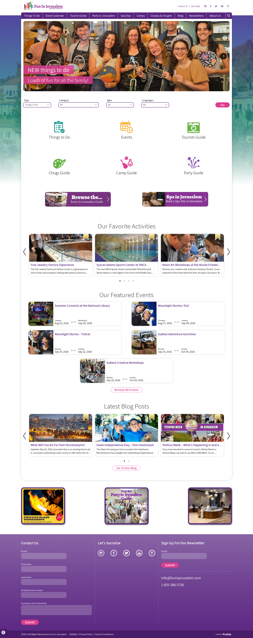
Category (64, 100)
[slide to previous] (29, 56)
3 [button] (128, 281)
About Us (215, 16)
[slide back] (24, 252)
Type (26, 100)
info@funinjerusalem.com (181, 577)
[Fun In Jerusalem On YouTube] (222, 6)
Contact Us (183, 6)
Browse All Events (126, 390)
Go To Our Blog (127, 468)
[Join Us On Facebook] (210, 6)
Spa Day (126, 16)
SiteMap (73, 634)
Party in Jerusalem (103, 16)
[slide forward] (228, 252)
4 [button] (133, 281)
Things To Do (32, 16)
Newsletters (196, 16)
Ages (109, 100)
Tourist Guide (78, 16)
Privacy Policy (85, 634)
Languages (147, 100)
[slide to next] (223, 56)
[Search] (228, 15)
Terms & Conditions (104, 634)
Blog (180, 16)
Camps (140, 16)
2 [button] (124, 281)
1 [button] (119, 281)
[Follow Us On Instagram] (205, 6)
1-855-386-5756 (172, 584)
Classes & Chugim (161, 16)
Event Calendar (55, 16)
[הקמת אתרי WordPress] (223, 634)
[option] (126, 56)
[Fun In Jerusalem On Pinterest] (228, 6)
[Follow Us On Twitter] (216, 6)
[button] (3, 632)
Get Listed (195, 6)
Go (222, 105)
